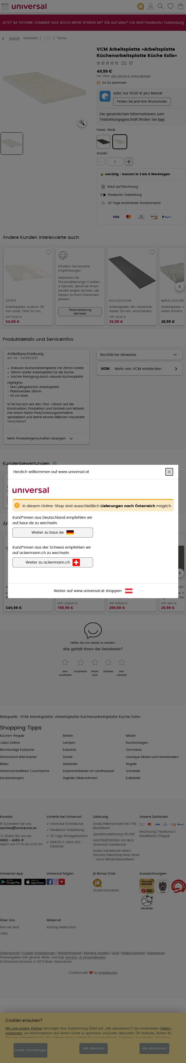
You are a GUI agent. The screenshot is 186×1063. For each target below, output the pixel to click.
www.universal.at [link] (89, 591)
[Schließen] (169, 471)
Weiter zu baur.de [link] (48, 532)
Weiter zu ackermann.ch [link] (48, 562)
